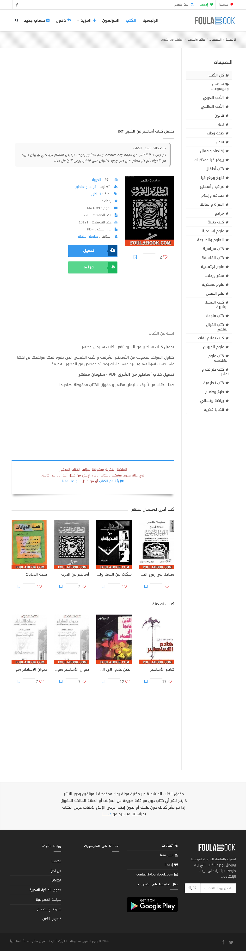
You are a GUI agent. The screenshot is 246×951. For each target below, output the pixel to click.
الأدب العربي (213, 97)
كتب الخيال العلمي (217, 327)
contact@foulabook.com (154, 874)
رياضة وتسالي (212, 400)
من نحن (55, 871)
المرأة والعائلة (212, 204)
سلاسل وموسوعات (220, 86)
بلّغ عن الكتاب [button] (109, 481)
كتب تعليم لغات (211, 338)
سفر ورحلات (214, 275)
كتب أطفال (215, 168)
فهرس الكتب (51, 919)
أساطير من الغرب (75, 575)
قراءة (89, 267)
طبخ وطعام (214, 391)
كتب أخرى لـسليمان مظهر (153, 509)
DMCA (56, 880)
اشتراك (192, 888)
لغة (221, 124)
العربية (96, 180)
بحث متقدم (182, 4)
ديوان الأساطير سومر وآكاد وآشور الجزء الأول (29, 670)
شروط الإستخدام (49, 909)
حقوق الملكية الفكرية (45, 890)
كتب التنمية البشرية (217, 304)
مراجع (219, 213)
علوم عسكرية (213, 284)
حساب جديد (35, 20)
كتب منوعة (215, 315)
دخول (61, 20)
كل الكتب (216, 75)
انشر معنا (167, 855)
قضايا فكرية (214, 409)
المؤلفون (111, 20)
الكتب (131, 20)
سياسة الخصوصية (48, 899)
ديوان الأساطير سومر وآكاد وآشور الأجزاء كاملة (71, 670)
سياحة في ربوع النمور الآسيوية (156, 575)
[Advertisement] (93, 93)
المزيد (86, 20)
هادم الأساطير (162, 670)
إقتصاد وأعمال (212, 151)
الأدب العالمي (212, 106)
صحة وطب (215, 133)
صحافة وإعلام (212, 195)
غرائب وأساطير (196, 39)
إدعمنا (169, 865)
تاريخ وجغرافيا (212, 177)
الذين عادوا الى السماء (114, 670)
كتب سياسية (213, 249)
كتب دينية (216, 222)
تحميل (88, 250)
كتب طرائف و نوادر (215, 372)
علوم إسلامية (213, 231)
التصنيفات (215, 39)
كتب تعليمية (213, 383)
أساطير (96, 194)
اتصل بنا (168, 846)
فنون (220, 142)
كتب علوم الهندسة (218, 358)
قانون (219, 115)
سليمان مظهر (88, 236)
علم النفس (215, 293)
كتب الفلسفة (213, 257)
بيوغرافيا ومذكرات (209, 160)
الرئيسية (150, 20)
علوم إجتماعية (212, 266)
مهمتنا (224, 4)
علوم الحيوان (213, 347)
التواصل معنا (71, 481)
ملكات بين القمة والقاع (114, 575)
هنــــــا (106, 814)
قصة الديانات (36, 575)
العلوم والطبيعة (210, 240)
